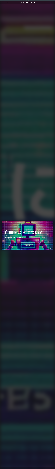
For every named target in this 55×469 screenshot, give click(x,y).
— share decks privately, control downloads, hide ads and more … (27, 0)
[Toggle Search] (47, 2)
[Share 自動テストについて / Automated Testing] (44, 468)
